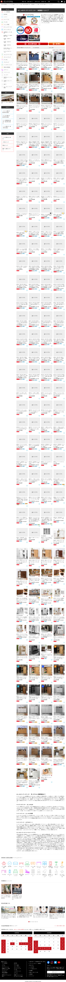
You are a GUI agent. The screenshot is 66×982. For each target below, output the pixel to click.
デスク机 (5, 59)
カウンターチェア (7, 57)
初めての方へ (31, 976)
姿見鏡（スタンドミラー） (8, 81)
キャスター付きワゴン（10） (7, 52)
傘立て (5, 84)
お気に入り (62, 2)
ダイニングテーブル (8, 27)
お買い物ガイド (30, 1)
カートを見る (64, 2)
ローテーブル (6, 19)
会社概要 (30, 981)
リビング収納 (6, 24)
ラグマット (6, 69)
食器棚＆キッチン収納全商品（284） (8, 36)
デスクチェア (6, 62)
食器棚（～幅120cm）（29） (7, 45)
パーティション (7, 72)
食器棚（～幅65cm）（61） (7, 39)
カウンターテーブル (8, 54)
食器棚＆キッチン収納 (8, 33)
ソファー (5, 16)
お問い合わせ (37, 1)
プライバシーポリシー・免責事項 (35, 974)
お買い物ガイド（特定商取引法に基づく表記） (37, 972)
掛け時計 (5, 14)
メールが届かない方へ (33, 979)
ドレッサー (6, 74)
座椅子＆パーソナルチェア (8, 78)
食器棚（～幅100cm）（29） (7, 42)
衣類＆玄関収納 (7, 67)
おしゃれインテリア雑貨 (8, 87)
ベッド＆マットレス (8, 64)
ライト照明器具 (7, 11)
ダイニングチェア (7, 29)
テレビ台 (5, 21)
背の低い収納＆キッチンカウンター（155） (8, 48)
